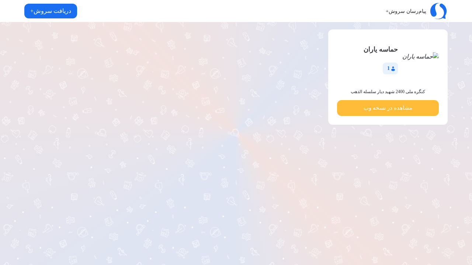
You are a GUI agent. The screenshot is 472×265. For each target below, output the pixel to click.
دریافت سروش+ (50, 11)
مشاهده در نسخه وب (388, 108)
